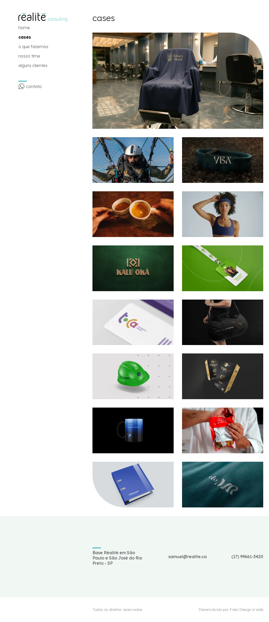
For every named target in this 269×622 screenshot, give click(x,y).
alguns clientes (33, 65)
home (24, 27)
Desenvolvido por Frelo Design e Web (231, 609)
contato (34, 86)
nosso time (29, 56)
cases (24, 37)
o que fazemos (33, 46)
